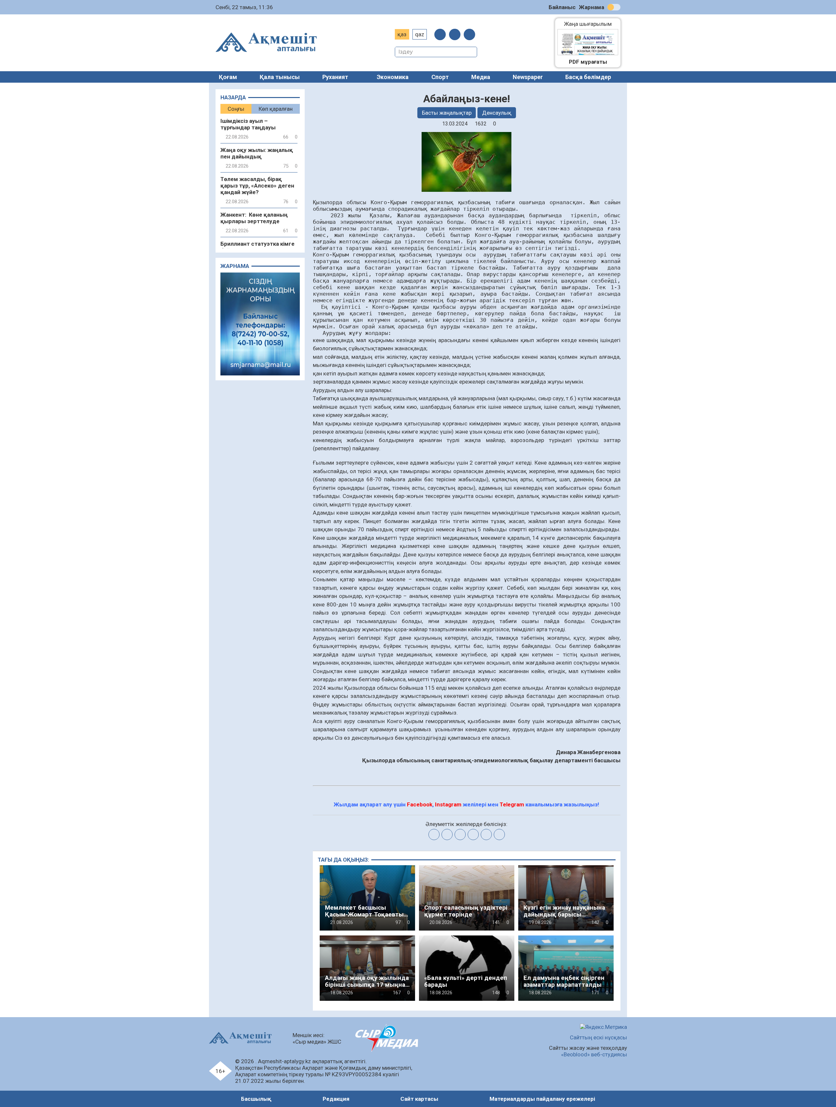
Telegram (512, 804)
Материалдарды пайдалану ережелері (542, 1099)
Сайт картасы (419, 1099)
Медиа (480, 77)
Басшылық (256, 1099)
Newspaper (528, 77)
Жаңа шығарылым (591, 24)
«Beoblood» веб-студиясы (594, 1054)
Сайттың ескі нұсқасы (598, 1037)
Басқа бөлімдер (588, 77)
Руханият (335, 77)
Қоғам (228, 77)
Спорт (440, 77)
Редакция (336, 1099)
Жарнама (591, 7)
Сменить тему (613, 7)
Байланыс (562, 7)
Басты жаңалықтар (447, 112)
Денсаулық (496, 112)
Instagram (448, 804)
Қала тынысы (280, 77)
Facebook (419, 804)
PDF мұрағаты (588, 61)
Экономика (393, 77)
